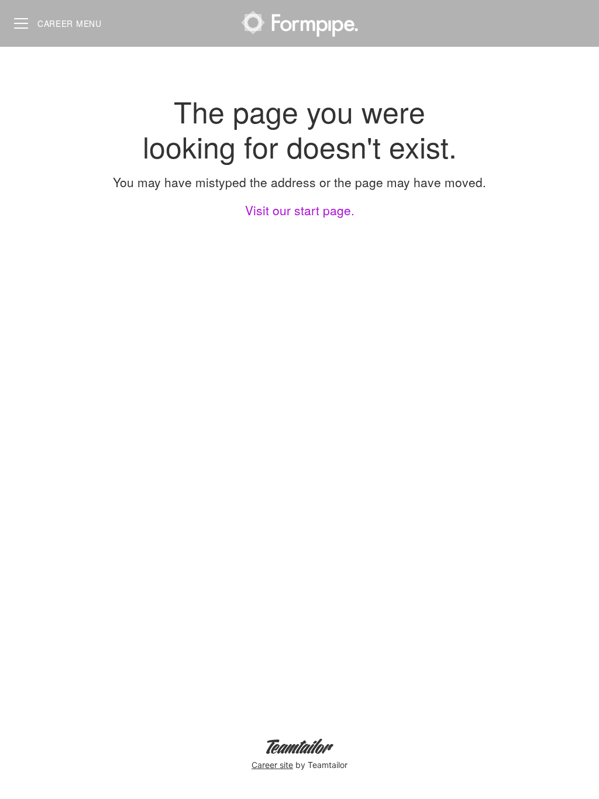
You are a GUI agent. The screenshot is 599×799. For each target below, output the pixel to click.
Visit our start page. (299, 210)
